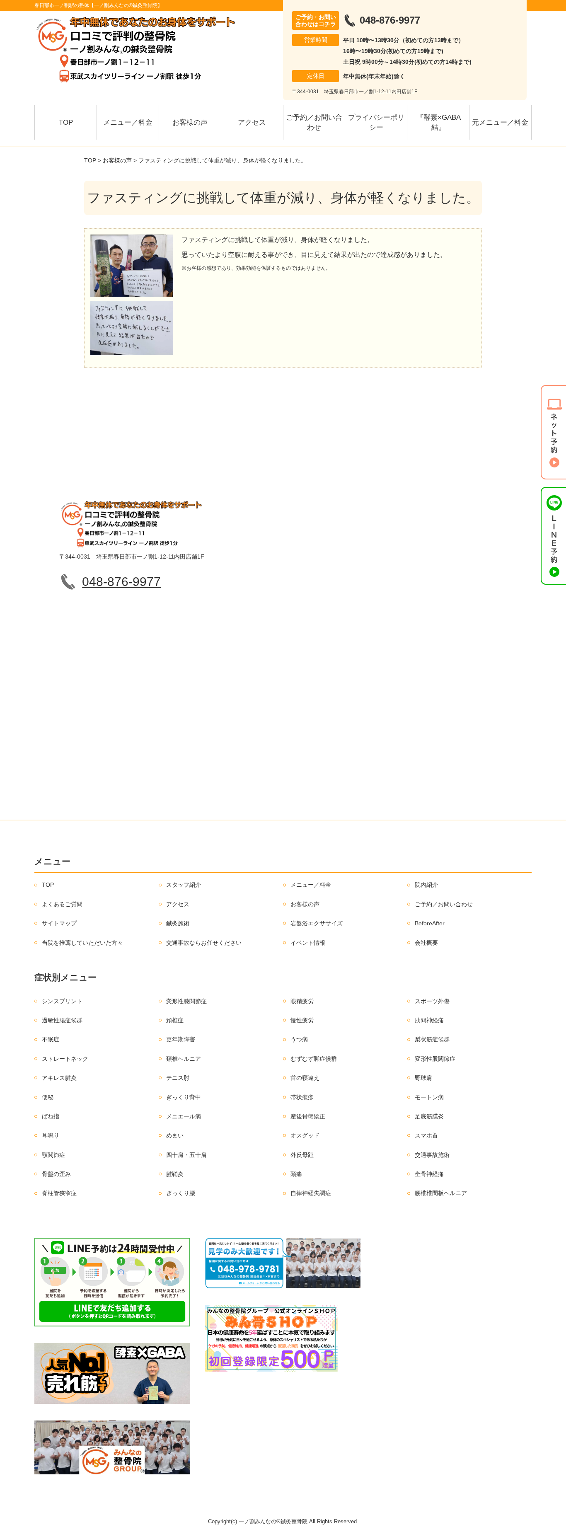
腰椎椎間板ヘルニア (441, 1193)
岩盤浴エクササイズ (316, 923)
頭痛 (296, 1174)
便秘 (47, 1097)
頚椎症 (175, 1020)
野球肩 (423, 1077)
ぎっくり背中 (183, 1097)
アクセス (252, 122)
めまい (175, 1135)
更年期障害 (180, 1039)
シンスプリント (62, 1001)
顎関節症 (53, 1155)
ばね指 (50, 1116)
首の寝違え (304, 1077)
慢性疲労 (302, 1020)
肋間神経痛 (429, 1020)
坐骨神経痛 (429, 1174)
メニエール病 (183, 1116)
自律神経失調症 (310, 1193)
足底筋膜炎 (429, 1116)
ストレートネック (65, 1058)
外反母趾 (302, 1155)
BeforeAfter (430, 923)
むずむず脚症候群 (313, 1058)
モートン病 (429, 1097)
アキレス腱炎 (59, 1077)
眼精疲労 (302, 1001)
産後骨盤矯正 (307, 1116)
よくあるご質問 (62, 904)
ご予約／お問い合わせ (314, 122)
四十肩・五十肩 (186, 1155)
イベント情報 (307, 942)
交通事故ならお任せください (204, 942)
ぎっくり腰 (180, 1193)
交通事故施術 (432, 1155)
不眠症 (50, 1039)
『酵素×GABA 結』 (441, 122)
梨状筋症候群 (432, 1039)
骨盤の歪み (56, 1174)
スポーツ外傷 (432, 1001)
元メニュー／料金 (500, 122)
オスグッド (304, 1135)
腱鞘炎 (175, 1174)
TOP (66, 122)
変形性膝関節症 (186, 1001)
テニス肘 (177, 1077)
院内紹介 (426, 884)
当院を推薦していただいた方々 (82, 942)
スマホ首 (426, 1135)
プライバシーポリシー (376, 122)
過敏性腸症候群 (62, 1020)
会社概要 (426, 942)
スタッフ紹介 (183, 884)
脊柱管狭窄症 (59, 1193)
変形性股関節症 (435, 1058)
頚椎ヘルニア (183, 1058)
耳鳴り (50, 1135)
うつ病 (299, 1039)
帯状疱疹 (302, 1097)
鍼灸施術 (177, 923)
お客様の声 (190, 122)
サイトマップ (59, 923)
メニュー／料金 (127, 122)
